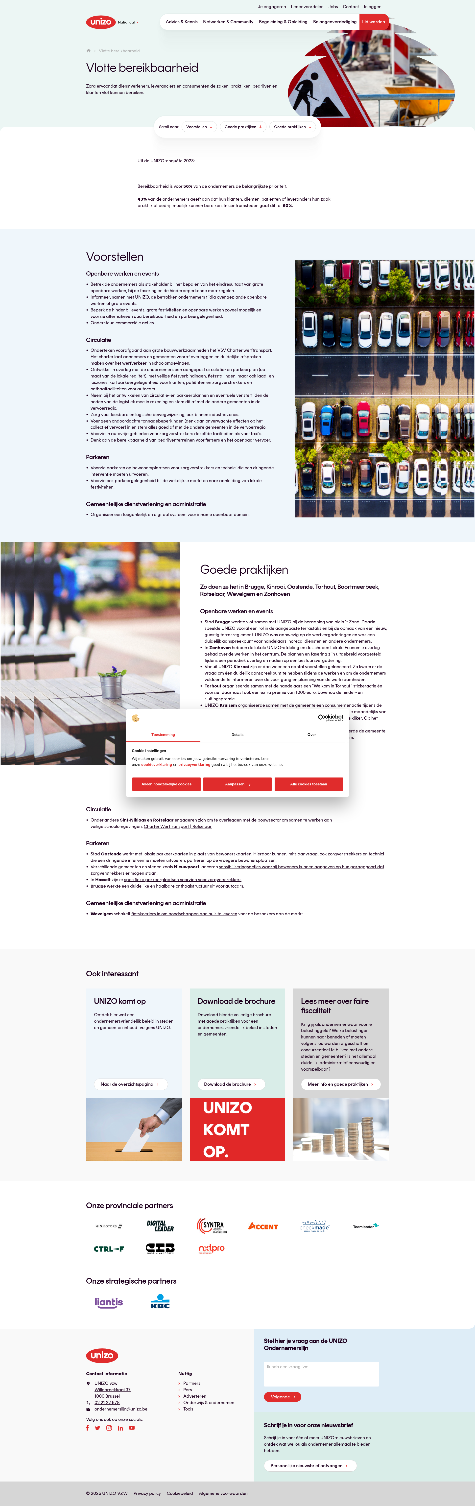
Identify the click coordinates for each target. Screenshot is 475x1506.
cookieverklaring (156, 764)
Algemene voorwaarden (223, 1493)
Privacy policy (147, 1493)
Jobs (333, 6)
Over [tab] (312, 734)
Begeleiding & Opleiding (283, 21)
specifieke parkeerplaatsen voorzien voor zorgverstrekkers (182, 879)
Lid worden (373, 21)
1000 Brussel (107, 1396)
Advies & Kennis (182, 21)
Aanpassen (234, 784)
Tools (188, 1409)
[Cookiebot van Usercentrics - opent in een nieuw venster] (321, 718)
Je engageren (272, 6)
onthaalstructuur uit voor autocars (209, 886)
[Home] (88, 51)
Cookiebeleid (180, 1493)
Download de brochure (236, 1001)
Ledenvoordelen (307, 6)
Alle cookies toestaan (308, 784)
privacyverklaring (194, 764)
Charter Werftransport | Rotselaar (178, 826)
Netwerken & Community (228, 21)
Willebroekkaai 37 (113, 1389)
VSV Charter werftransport (244, 350)
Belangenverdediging (335, 21)
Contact (351, 6)
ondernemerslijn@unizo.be (121, 1409)
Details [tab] (238, 734)
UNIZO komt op (120, 1001)
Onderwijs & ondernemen (208, 1402)
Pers (187, 1389)
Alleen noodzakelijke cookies (166, 784)
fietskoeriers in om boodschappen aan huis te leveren (184, 914)
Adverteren (194, 1396)
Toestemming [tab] (163, 734)
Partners (191, 1383)
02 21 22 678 (107, 1402)
